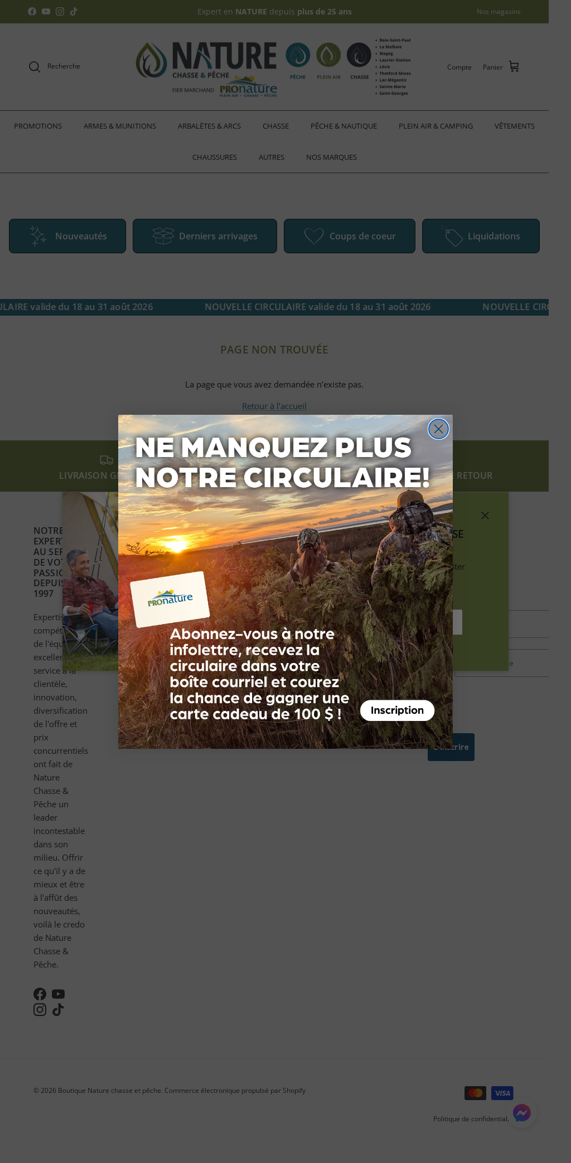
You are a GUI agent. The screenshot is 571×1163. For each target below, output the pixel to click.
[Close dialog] (438, 429)
